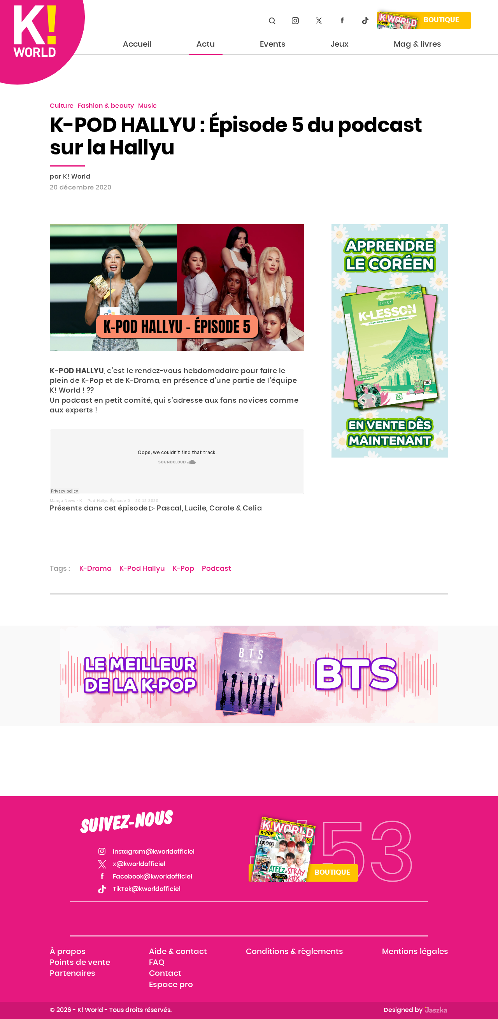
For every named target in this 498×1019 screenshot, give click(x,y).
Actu (205, 44)
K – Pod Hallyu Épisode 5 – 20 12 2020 (119, 500)
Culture (62, 106)
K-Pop (183, 568)
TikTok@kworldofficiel (365, 21)
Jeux (340, 44)
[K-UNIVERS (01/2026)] (249, 674)
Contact (165, 974)
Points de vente (80, 963)
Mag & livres (417, 44)
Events (273, 44)
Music (147, 106)
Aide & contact (178, 952)
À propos (68, 952)
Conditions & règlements (294, 952)
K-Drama (95, 568)
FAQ (157, 963)
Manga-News (62, 500)
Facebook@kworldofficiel (342, 21)
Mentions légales (415, 952)
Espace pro (171, 985)
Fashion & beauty (106, 106)
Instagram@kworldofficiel (295, 21)
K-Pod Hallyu (142, 568)
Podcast (216, 568)
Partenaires (72, 974)
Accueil (137, 44)
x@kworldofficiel (319, 21)
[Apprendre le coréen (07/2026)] (389, 341)
